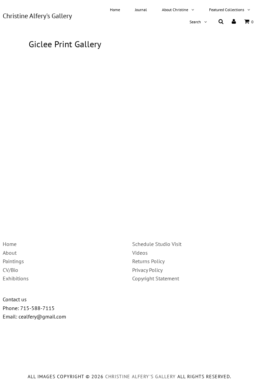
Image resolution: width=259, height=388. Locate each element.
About (10, 252)
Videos (140, 252)
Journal (141, 9)
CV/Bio (10, 270)
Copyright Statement (155, 278)
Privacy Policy (147, 270)
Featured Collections (226, 9)
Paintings (13, 261)
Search (195, 21)
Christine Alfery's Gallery (37, 15)
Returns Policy (148, 261)
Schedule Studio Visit (156, 244)
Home (115, 9)
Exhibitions (16, 278)
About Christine (175, 9)
